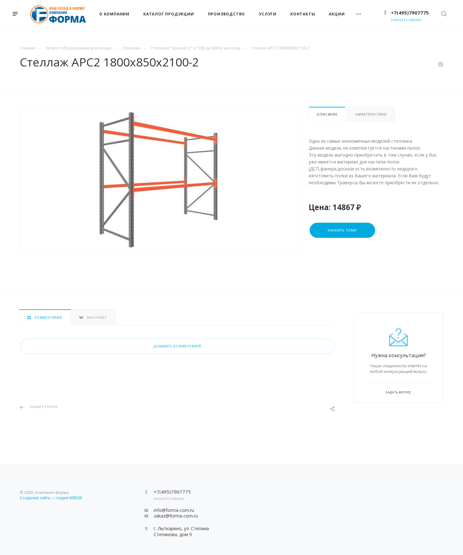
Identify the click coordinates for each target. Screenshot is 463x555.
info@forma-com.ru (174, 510)
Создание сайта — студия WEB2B (51, 498)
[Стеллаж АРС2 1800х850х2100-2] (159, 180)
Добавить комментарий (177, 346)
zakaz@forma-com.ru (176, 516)
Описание (327, 114)
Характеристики (371, 114)
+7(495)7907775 (410, 12)
